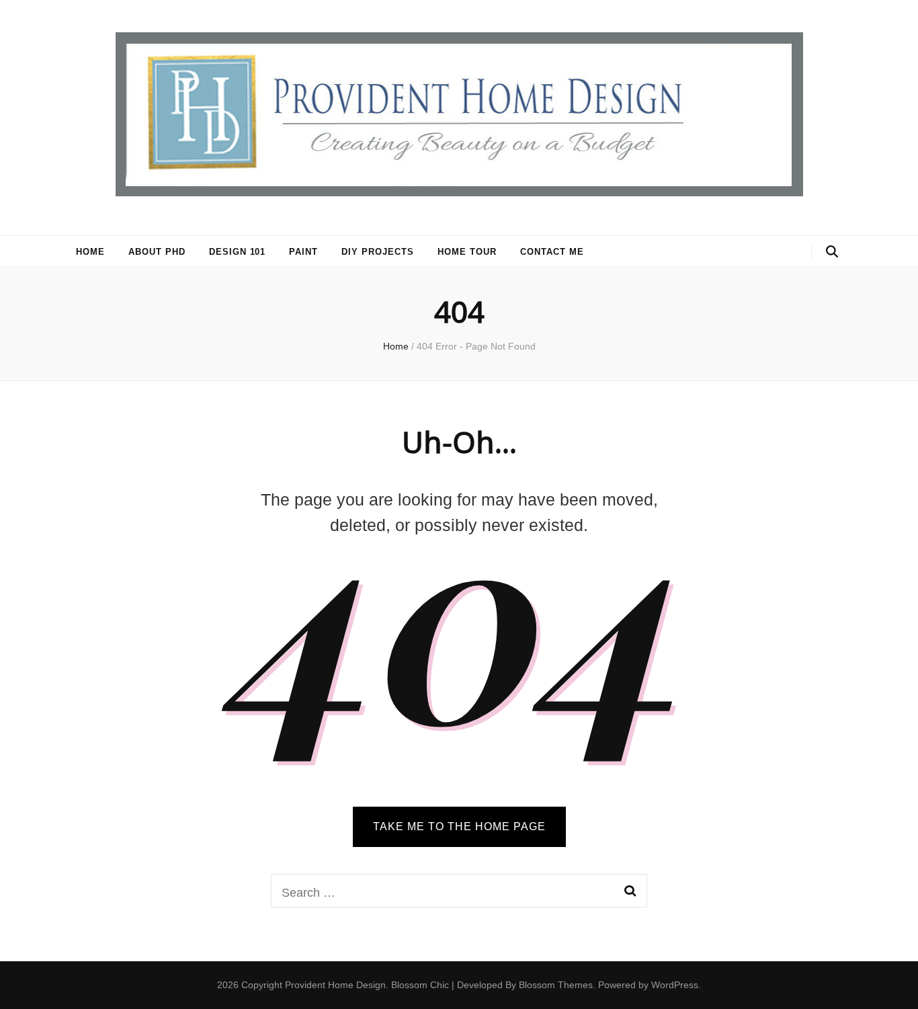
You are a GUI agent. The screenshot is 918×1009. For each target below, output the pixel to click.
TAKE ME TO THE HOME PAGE (459, 826)
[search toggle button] (832, 251)
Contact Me (552, 252)
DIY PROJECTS (377, 252)
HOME (90, 252)
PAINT (303, 252)
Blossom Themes (556, 984)
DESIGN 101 (237, 252)
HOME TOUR (467, 252)
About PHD (156, 252)
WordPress (674, 984)
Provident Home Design (335, 984)
